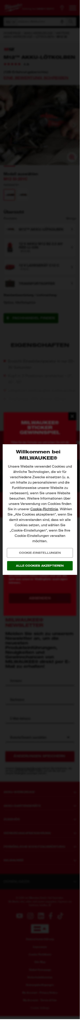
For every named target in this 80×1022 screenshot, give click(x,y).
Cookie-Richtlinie (44, 509)
